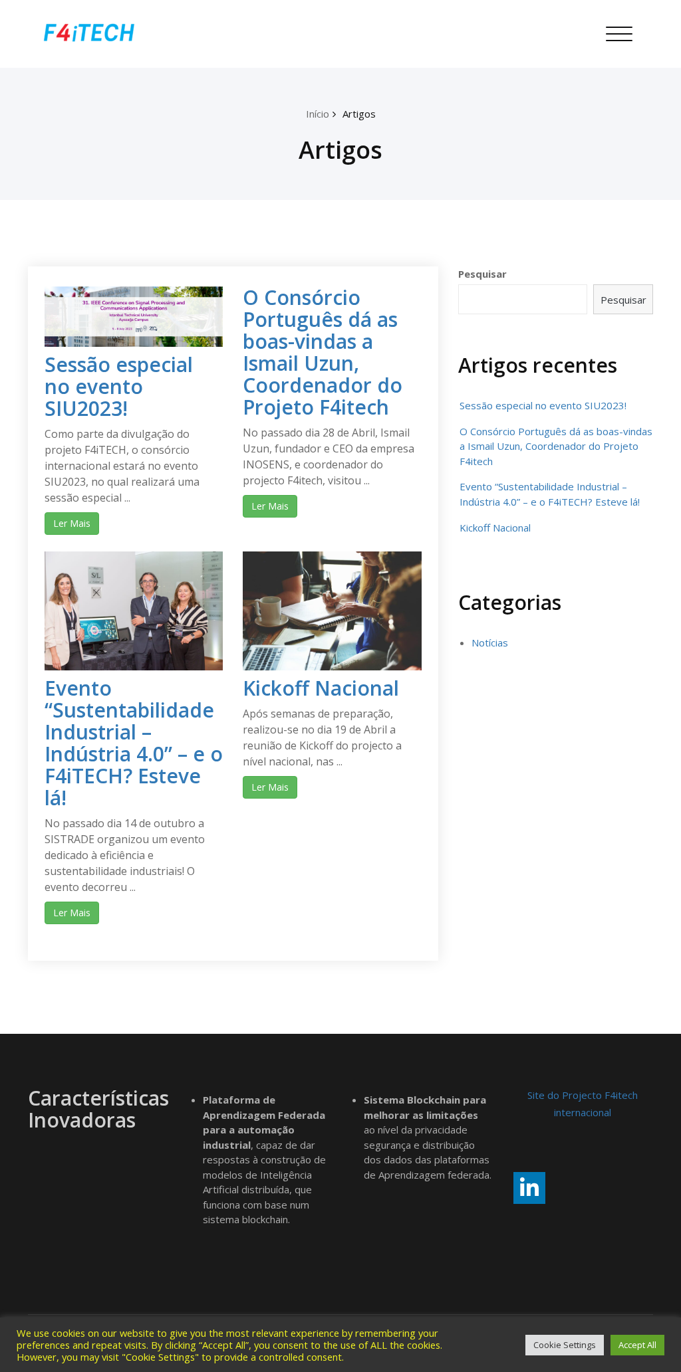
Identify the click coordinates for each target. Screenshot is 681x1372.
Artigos (359, 113)
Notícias (490, 642)
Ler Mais (71, 523)
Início (317, 113)
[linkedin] (529, 1188)
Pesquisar (482, 273)
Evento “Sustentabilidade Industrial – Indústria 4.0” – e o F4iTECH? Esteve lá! (134, 742)
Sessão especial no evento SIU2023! (119, 386)
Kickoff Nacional (321, 688)
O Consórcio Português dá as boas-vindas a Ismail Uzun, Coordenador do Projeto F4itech (322, 352)
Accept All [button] (637, 1345)
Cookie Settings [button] (564, 1345)
